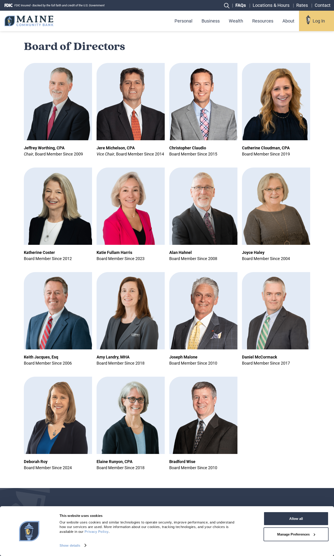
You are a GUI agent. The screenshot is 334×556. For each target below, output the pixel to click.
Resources (262, 21)
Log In (319, 21)
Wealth (236, 21)
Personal (183, 21)
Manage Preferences (293, 534)
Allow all (296, 519)
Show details (70, 545)
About (288, 21)
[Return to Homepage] (29, 21)
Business (211, 21)
